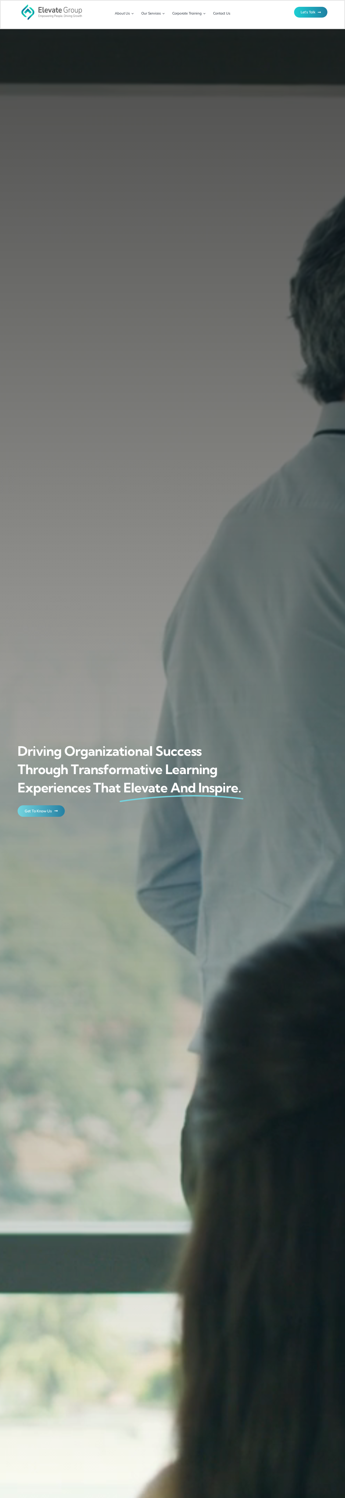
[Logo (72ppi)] (52, 2)
